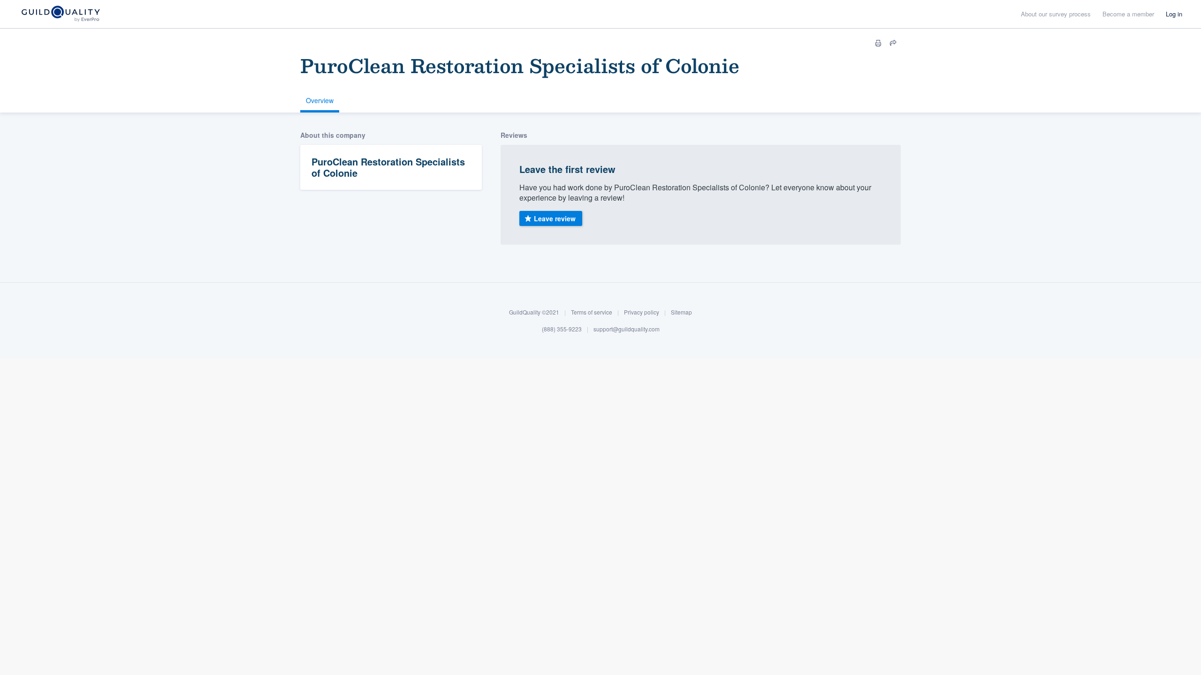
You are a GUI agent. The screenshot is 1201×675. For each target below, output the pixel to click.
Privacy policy (641, 312)
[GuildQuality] (60, 14)
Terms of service (591, 312)
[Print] (878, 43)
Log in (1174, 13)
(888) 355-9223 (562, 329)
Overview (320, 100)
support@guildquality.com (626, 329)
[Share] (893, 43)
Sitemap (681, 312)
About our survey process (1056, 13)
